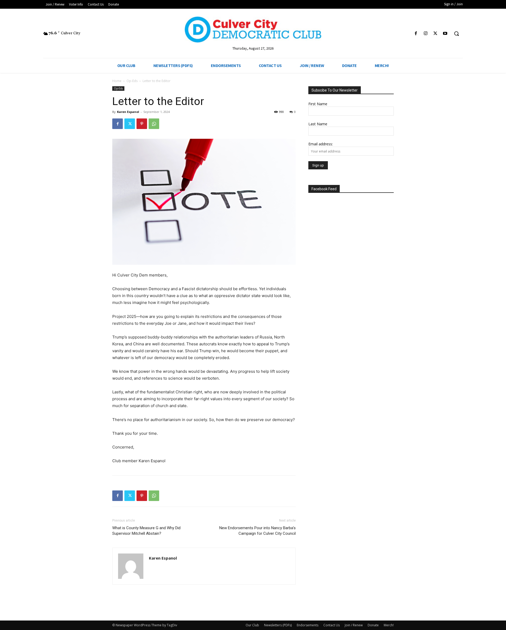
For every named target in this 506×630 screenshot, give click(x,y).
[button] (456, 33)
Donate (373, 625)
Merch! (389, 625)
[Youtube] (445, 33)
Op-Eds (132, 81)
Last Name (317, 123)
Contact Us (331, 625)
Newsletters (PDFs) (278, 625)
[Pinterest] (142, 123)
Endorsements (307, 625)
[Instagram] (425, 33)
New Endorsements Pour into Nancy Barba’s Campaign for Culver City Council (257, 531)
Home (116, 81)
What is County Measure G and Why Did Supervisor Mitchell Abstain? (146, 531)
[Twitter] (435, 33)
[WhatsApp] (154, 123)
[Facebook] (415, 33)
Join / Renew (354, 625)
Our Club (252, 625)
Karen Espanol (128, 112)
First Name (317, 103)
